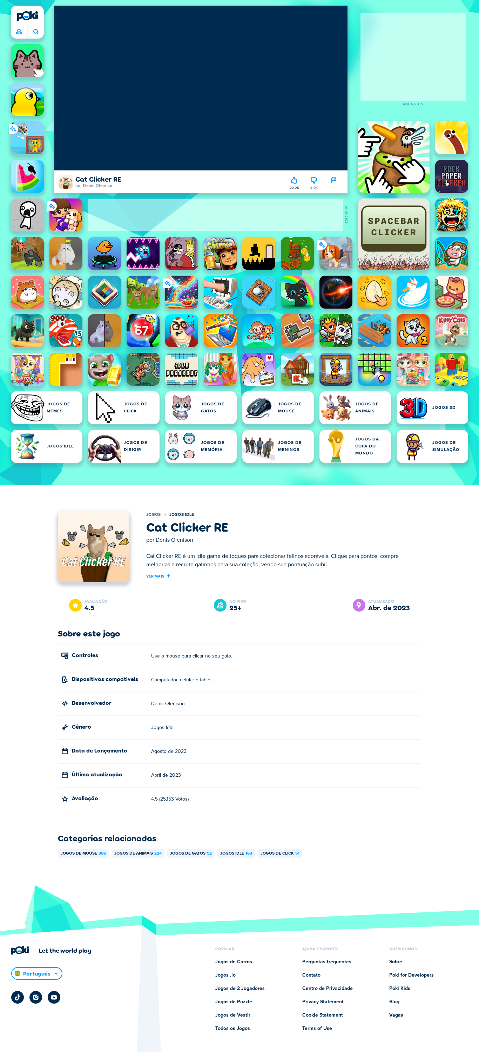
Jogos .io (225, 975)
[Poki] (27, 16)
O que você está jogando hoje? (35, 32)
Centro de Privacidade (327, 988)
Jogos (153, 515)
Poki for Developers (411, 975)
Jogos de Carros (233, 961)
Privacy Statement (323, 1001)
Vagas (396, 1015)
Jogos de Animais (138, 853)
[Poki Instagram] (35, 997)
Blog (394, 1001)
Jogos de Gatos (191, 853)
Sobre (395, 961)
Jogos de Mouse (83, 853)
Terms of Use (317, 1028)
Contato (311, 975)
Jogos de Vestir (232, 1015)
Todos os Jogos (232, 1028)
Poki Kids (399, 988)
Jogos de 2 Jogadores (240, 988)
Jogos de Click (280, 853)
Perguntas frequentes (326, 961)
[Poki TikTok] (17, 997)
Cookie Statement (322, 1015)
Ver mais (155, 575)
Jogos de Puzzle (233, 1001)
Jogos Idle (181, 515)
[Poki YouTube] (54, 997)
